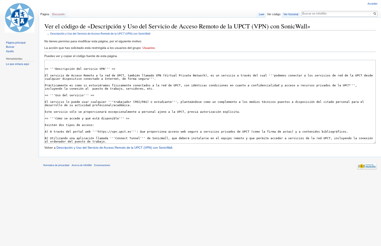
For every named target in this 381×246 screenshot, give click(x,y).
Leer (261, 14)
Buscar (10, 46)
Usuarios (148, 48)
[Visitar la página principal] (19, 17)
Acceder (372, 3)
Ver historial (290, 14)
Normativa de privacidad (56, 165)
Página (44, 14)
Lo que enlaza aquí (17, 64)
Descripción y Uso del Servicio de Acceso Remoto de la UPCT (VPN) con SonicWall (100, 33)
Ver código (273, 14)
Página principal (16, 42)
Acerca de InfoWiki (82, 165)
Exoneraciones (102, 165)
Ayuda (10, 51)
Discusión (58, 14)
